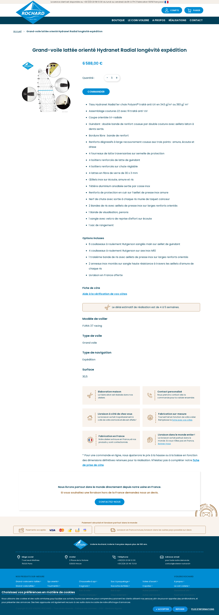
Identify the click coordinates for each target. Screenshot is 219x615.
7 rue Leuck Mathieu (30, 560)
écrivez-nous (164, 443)
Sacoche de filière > (120, 586)
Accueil (17, 31)
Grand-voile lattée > (25, 586)
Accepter (163, 609)
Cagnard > (84, 586)
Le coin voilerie (138, 20)
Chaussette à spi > (88, 581)
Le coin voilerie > (182, 586)
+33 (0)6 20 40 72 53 (127, 563)
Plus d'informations (202, 609)
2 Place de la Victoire (78, 560)
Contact (196, 20)
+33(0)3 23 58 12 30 (126, 560)
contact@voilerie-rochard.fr (177, 563)
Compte (174, 10)
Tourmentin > (53, 586)
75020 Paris (27, 563)
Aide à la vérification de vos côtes (104, 294)
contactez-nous (109, 501)
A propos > (179, 581)
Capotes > (147, 586)
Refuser (180, 609)
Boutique (118, 20)
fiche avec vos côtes (182, 420)
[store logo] (33, 13)
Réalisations (177, 20)
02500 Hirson (75, 563)
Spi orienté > (53, 581)
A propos (158, 20)
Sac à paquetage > (120, 581)
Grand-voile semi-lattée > (28, 581)
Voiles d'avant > (150, 581)
